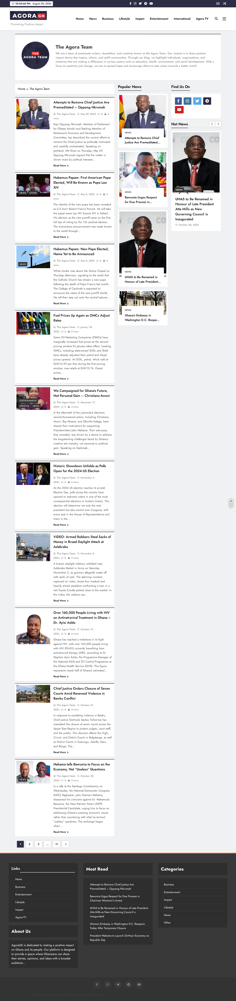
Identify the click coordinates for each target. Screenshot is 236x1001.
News (93, 19)
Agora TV (202, 19)
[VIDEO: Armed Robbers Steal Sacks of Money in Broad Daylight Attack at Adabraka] (33, 547)
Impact (140, 19)
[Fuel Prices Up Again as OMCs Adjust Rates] (33, 323)
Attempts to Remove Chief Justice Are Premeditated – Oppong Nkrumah (142, 142)
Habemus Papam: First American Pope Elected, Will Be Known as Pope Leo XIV (82, 182)
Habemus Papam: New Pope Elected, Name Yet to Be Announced (81, 251)
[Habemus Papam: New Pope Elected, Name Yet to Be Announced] (33, 257)
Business (108, 19)
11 (56, 844)
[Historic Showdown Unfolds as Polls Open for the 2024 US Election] (33, 473)
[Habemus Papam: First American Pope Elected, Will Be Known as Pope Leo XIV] (33, 185)
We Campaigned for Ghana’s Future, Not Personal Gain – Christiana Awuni (81, 393)
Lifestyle (124, 19)
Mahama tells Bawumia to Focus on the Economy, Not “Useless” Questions (81, 767)
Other (33, 193)
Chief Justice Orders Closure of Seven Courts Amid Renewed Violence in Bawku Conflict (81, 693)
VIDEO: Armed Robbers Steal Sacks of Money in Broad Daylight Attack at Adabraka (82, 541)
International (182, 19)
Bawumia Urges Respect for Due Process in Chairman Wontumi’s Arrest (143, 202)
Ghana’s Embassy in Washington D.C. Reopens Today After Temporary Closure (142, 322)
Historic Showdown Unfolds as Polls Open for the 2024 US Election (79, 468)
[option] (174, 181)
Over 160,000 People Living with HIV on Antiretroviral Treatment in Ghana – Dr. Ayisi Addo (82, 617)
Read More (59, 165)
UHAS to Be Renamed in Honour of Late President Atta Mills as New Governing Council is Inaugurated (172, 209)
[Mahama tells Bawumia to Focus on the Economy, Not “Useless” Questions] (33, 772)
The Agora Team (66, 114)
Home (80, 19)
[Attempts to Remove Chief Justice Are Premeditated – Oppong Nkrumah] (33, 114)
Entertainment (159, 19)
